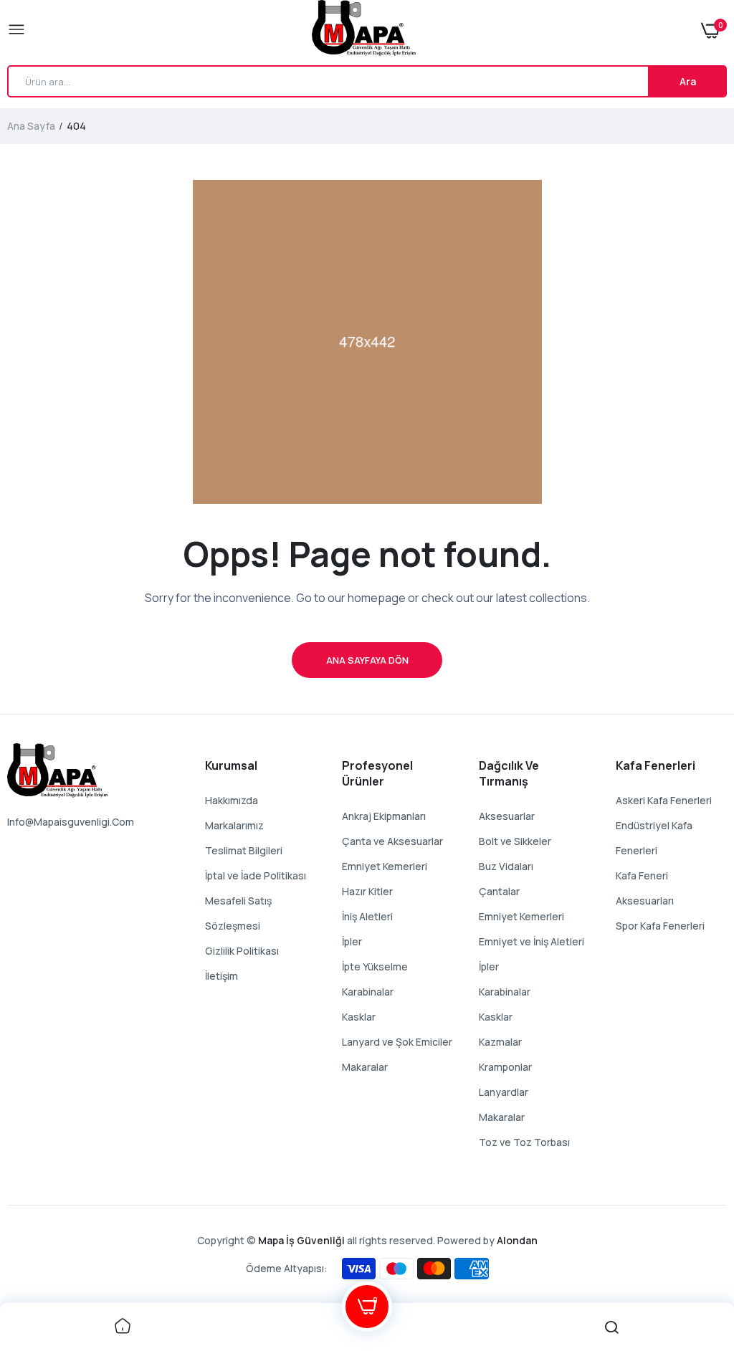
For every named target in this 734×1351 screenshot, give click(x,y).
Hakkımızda (231, 800)
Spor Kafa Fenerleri (660, 925)
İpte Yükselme (375, 966)
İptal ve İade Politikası (255, 875)
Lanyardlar (503, 1092)
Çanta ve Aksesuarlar (392, 841)
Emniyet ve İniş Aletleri (531, 941)
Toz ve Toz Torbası (524, 1142)
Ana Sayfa (31, 126)
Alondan (517, 1240)
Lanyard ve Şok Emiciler (397, 1042)
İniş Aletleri (367, 916)
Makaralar (365, 1067)
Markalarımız (234, 825)
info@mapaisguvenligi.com (70, 822)
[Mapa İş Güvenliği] (364, 30)
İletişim (221, 976)
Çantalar (499, 891)
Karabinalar (368, 991)
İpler (352, 941)
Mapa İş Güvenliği (301, 1240)
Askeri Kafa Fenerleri (664, 800)
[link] (122, 1327)
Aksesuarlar (507, 816)
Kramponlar (505, 1067)
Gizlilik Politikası (242, 951)
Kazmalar (500, 1042)
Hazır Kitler (367, 891)
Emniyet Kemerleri (384, 866)
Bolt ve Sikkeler (515, 841)
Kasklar (359, 1016)
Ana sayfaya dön (367, 660)
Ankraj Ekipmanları (384, 816)
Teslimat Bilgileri (243, 850)
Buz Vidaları (506, 866)
